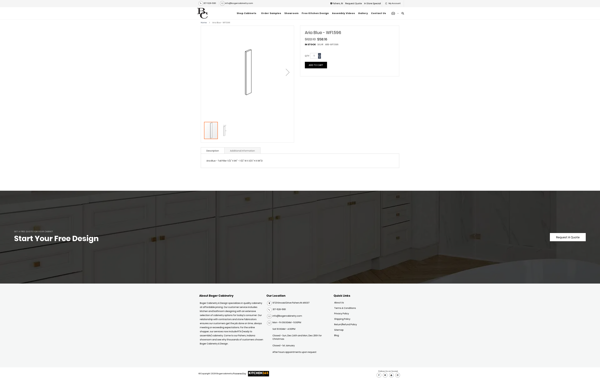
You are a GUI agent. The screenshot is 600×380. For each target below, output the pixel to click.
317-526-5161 (209, 3)
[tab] (213, 150)
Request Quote (353, 3)
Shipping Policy (342, 319)
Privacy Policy (341, 313)
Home (204, 22)
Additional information (242, 150)
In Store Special (372, 3)
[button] (287, 72)
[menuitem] (247, 13)
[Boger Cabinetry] (202, 13)
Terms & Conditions (345, 308)
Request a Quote (568, 237)
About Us (339, 302)
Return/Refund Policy (345, 324)
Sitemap (339, 329)
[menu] (311, 13)
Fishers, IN (337, 3)
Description (212, 150)
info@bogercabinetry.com (239, 3)
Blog (336, 335)
